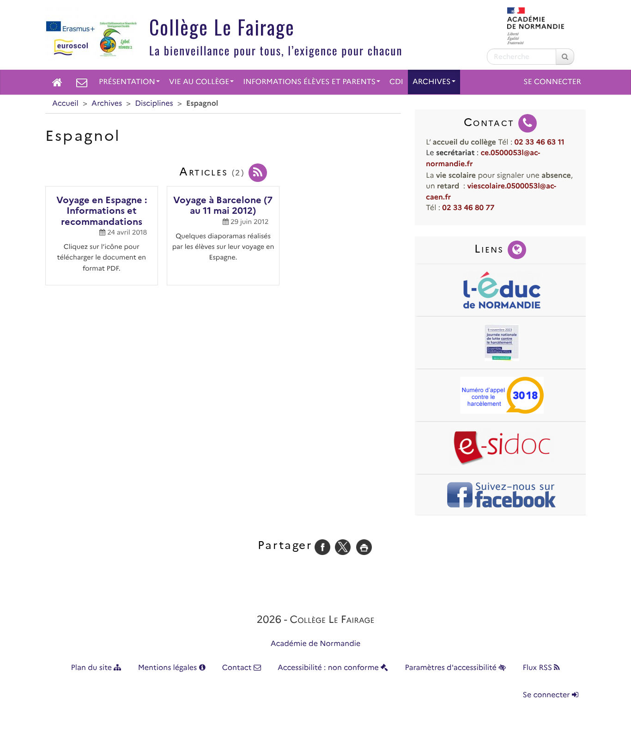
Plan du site (92, 668)
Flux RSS (538, 668)
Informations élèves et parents (309, 82)
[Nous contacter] (81, 82)
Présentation (127, 82)
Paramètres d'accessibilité (452, 668)
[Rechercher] (565, 56)
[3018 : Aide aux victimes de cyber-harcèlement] (501, 395)
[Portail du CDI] (501, 447)
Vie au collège (199, 82)
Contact (238, 668)
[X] (343, 547)
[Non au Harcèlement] (501, 342)
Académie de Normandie (316, 644)
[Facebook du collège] (501, 494)
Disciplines (154, 103)
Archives (432, 82)
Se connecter (552, 82)
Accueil (65, 103)
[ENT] (501, 289)
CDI (396, 82)
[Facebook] (322, 547)
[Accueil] (57, 82)
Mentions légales (168, 668)
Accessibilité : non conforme (329, 668)
